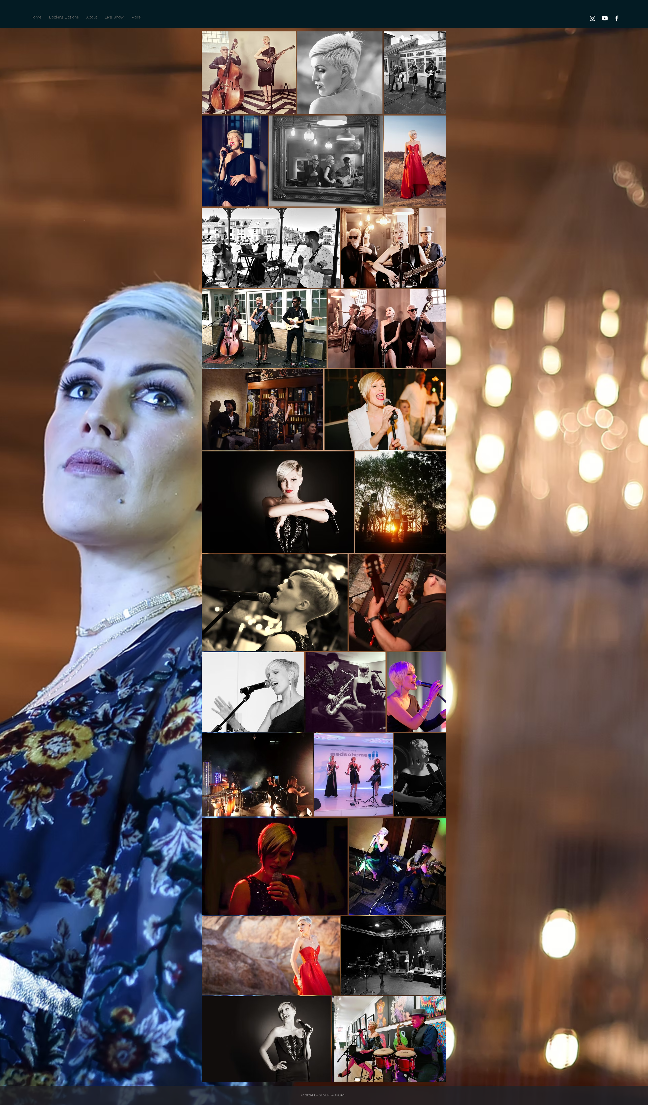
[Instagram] (592, 18)
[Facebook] (616, 18)
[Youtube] (604, 18)
